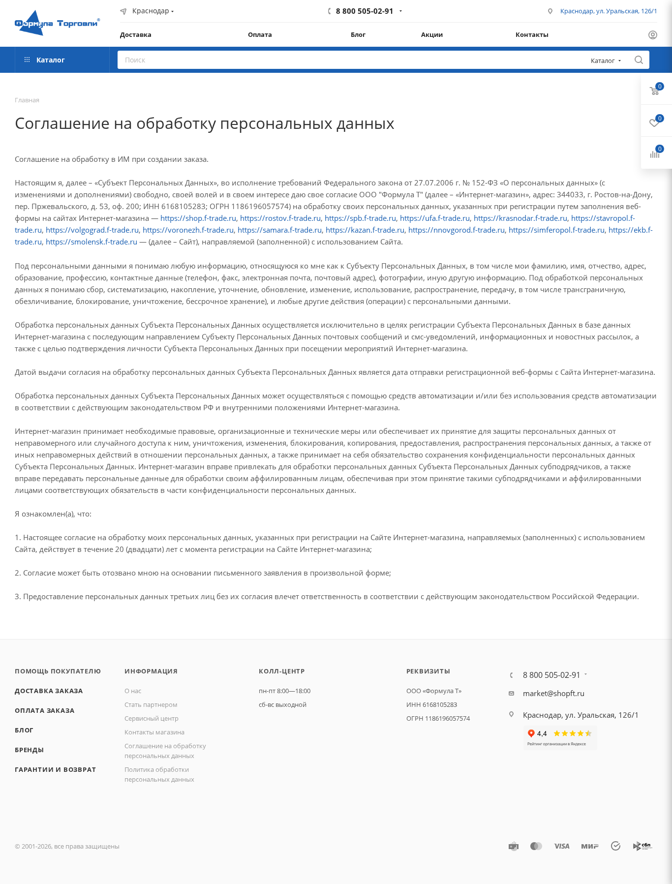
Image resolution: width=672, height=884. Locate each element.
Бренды (29, 749)
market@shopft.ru (553, 693)
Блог (24, 730)
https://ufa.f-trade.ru (435, 218)
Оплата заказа (44, 710)
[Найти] (638, 60)
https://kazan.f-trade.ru (365, 230)
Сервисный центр (151, 718)
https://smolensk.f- (78, 241)
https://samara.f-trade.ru (280, 230)
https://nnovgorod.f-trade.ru (456, 230)
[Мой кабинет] (652, 36)
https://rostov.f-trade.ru (280, 218)
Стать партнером (151, 704)
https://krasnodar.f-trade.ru (520, 218)
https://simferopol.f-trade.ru (557, 230)
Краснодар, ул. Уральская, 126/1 (608, 10)
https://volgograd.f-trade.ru (92, 230)
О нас (132, 690)
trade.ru (123, 241)
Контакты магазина (154, 732)
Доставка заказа (49, 690)
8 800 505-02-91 (365, 11)
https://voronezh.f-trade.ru (188, 230)
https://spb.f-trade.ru (360, 218)
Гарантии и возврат (55, 769)
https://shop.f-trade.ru (198, 218)
